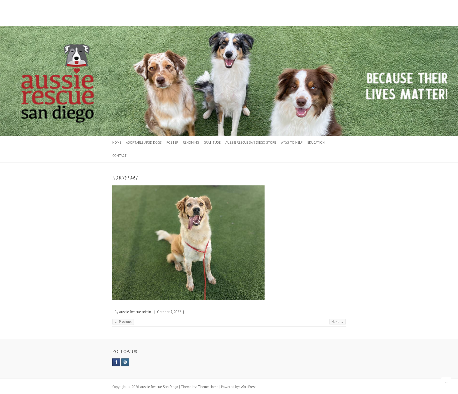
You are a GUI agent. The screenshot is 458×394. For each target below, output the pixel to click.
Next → (338, 321)
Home (116, 142)
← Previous (123, 321)
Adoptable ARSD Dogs (144, 142)
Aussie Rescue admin (135, 312)
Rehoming (191, 142)
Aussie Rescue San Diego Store (250, 142)
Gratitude (212, 142)
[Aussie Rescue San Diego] (229, 28)
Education (316, 142)
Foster (172, 142)
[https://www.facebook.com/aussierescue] (116, 362)
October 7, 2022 (169, 312)
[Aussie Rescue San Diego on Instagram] (125, 362)
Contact (119, 155)
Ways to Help (292, 142)
